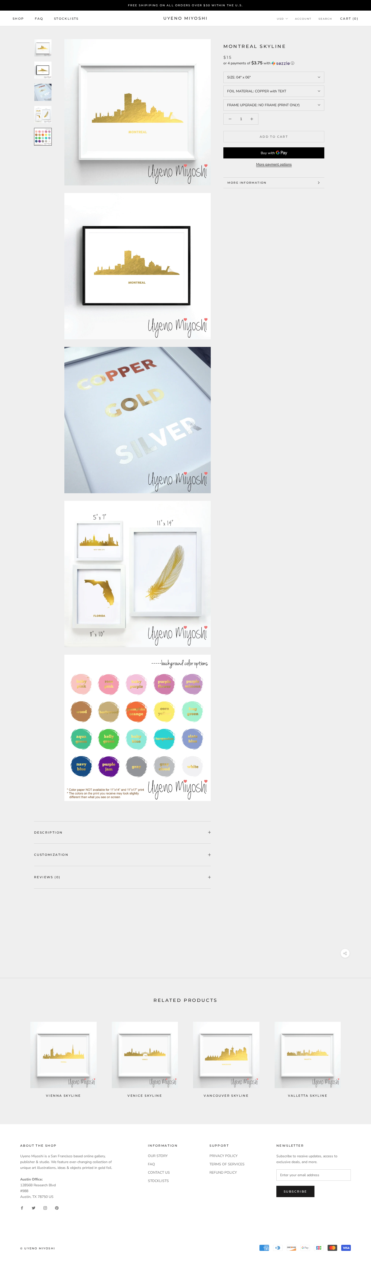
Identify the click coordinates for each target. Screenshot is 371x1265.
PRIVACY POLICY (223, 1155)
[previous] (15, 1057)
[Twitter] (33, 1208)
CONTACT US (159, 1172)
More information (247, 182)
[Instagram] (45, 1208)
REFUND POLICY (223, 1172)
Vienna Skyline (63, 1095)
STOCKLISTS (158, 1180)
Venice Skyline (144, 1095)
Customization (51, 855)
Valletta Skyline (307, 1095)
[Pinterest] (57, 1208)
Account (303, 18)
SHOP (18, 18)
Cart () (349, 18)
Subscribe (295, 1191)
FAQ (39, 18)
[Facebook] (22, 1208)
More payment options (274, 164)
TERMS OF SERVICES (227, 1164)
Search (325, 18)
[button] (273, 63)
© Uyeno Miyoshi (37, 1248)
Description (48, 832)
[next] (355, 1057)
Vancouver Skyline (226, 1095)
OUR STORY (158, 1155)
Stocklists (66, 18)
